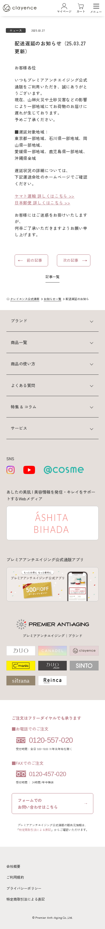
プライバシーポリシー (23, 888)
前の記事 (34, 260)
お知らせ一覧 (52, 299)
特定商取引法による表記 (35, 829)
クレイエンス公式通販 (24, 299)
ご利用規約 (15, 877)
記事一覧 (53, 276)
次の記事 (70, 260)
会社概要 (13, 866)
